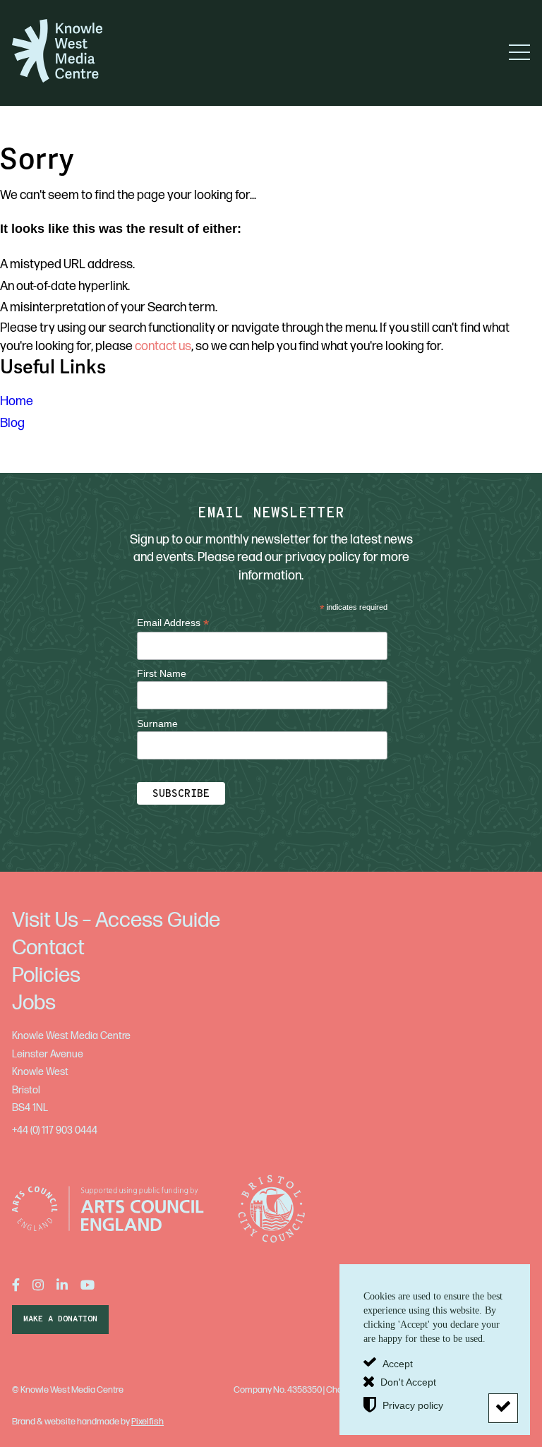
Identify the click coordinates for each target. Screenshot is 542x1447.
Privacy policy (413, 1405)
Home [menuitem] (16, 401)
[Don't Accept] (503, 1408)
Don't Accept (408, 1382)
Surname (157, 723)
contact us (163, 346)
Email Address (173, 623)
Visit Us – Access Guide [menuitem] (116, 920)
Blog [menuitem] (12, 423)
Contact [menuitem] (48, 948)
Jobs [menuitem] (34, 1003)
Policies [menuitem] (46, 975)
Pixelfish (147, 1421)
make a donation (60, 1319)
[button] (519, 52)
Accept (398, 1363)
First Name (161, 673)
